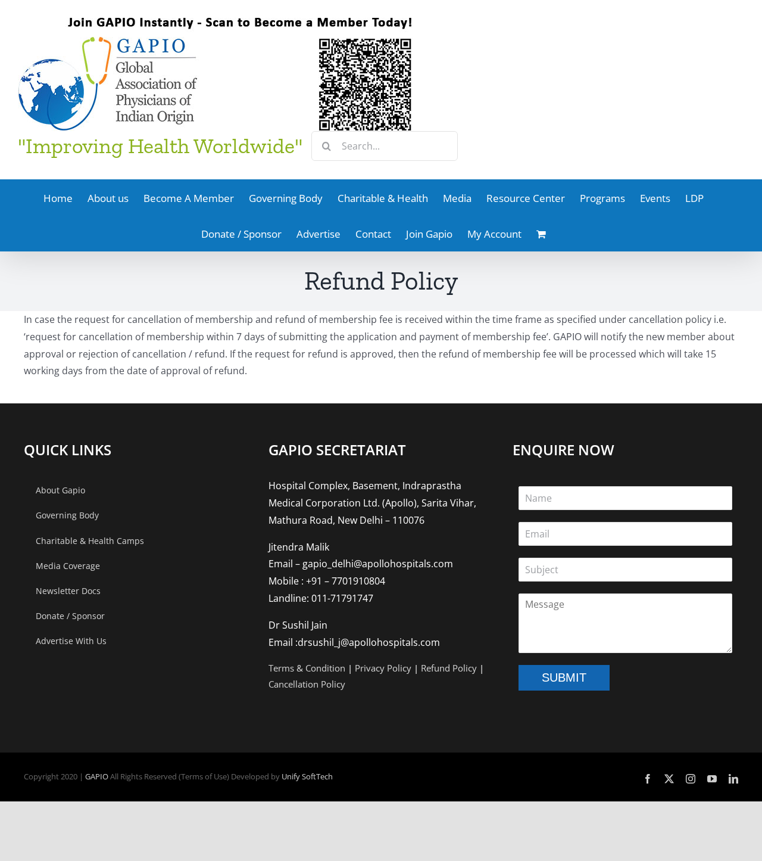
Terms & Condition (306, 668)
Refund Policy (449, 668)
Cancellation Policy (306, 684)
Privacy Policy (383, 668)
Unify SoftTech (307, 776)
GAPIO (96, 776)
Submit (564, 677)
